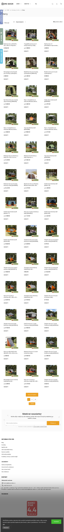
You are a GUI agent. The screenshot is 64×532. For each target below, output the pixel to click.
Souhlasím (56, 521)
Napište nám (4, 447)
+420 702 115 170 (8, 485)
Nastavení (6, 527)
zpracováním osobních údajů (40, 426)
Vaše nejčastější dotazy (7, 449)
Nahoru (32, 403)
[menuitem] (18, 4)
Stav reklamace (5, 472)
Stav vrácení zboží (6, 469)
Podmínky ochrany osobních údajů (9, 456)
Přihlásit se (53, 423)
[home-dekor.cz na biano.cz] (32, 508)
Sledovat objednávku (6, 465)
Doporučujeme (19, 22)
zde (4, 524)
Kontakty (4, 445)
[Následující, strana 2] (32, 399)
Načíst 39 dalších (32, 394)
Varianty (6, 51)
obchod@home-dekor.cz (9, 483)
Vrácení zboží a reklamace (8, 467)
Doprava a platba (5, 452)
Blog (3, 442)
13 (35, 399)
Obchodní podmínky (6, 454)
